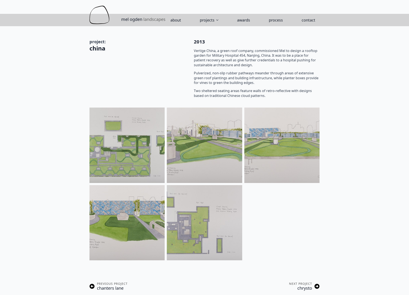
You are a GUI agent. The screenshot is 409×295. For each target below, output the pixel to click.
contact (308, 20)
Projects (207, 20)
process (276, 20)
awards (243, 20)
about (175, 20)
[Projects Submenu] (219, 20)
